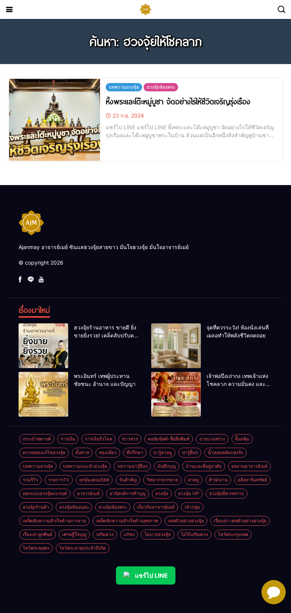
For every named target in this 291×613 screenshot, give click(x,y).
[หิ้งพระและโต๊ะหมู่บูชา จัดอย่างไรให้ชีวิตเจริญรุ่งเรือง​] (54, 120)
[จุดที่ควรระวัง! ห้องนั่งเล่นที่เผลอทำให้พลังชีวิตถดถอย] (176, 345)
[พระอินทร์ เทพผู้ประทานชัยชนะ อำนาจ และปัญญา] (43, 394)
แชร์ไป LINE (151, 575)
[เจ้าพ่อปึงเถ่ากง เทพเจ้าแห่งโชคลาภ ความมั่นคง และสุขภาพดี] (176, 394)
